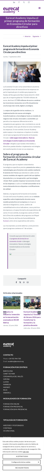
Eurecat (6, 221)
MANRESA (7, 384)
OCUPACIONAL (9, 431)
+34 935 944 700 (14, 359)
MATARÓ (6, 387)
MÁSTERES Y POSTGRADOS (13, 425)
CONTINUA (7, 428)
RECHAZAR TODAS (22, 468)
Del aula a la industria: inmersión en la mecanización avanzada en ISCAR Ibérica (11, 317)
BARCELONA (8, 371)
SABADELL (7, 393)
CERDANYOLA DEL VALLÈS (13, 376)
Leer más (26, 452)
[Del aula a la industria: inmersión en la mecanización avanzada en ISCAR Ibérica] (11, 297)
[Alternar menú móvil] (40, 8)
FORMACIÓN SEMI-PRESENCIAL (15, 409)
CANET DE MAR (9, 374)
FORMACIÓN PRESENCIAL (13, 407)
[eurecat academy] (8, 343)
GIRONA (6, 379)
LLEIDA (6, 382)
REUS (5, 390)
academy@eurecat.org (16, 361)
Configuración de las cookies (20, 462)
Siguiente (36, 36)
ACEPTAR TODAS (22, 456)
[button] (4, 312)
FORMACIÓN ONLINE (11, 404)
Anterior (28, 36)
